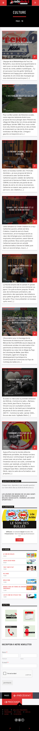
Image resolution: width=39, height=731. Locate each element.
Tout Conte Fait (8, 567)
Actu (4, 33)
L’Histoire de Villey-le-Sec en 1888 (20, 97)
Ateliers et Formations (16, 423)
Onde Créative (21, 198)
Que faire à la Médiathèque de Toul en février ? (20, 44)
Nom (4, 652)
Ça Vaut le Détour (14, 256)
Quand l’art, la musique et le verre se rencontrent (19, 209)
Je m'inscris (7, 683)
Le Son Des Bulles (9, 554)
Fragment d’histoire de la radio (20, 434)
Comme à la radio (14, 370)
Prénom (4, 659)
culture (11, 33)
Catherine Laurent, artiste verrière (20, 153)
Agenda (6, 714)
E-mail (5, 662)
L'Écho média (20, 33)
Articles (27, 712)
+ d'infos (19, 540)
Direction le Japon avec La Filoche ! (20, 267)
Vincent (5, 393)
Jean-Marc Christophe (9, 332)
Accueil (6, 710)
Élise (4, 56)
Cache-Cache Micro (9, 560)
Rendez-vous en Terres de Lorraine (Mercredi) (14, 588)
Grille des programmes (20, 710)
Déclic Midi (6, 580)
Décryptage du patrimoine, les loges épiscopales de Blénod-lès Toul (20, 320)
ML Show (6, 573)
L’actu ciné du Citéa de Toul (12, 595)
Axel (4, 221)
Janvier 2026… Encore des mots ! (20, 381)
